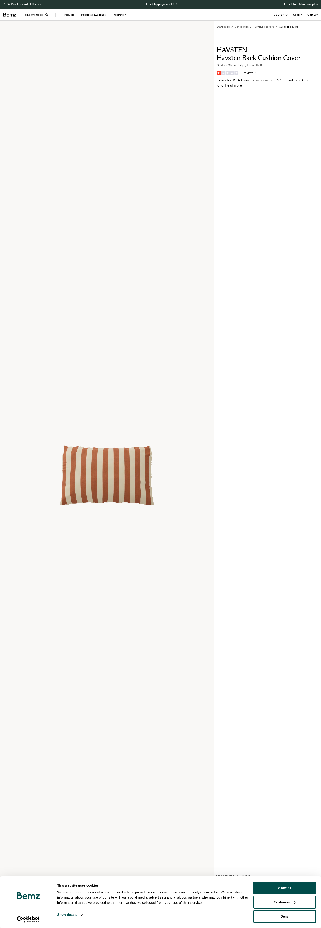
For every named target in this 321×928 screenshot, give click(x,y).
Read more (233, 86)
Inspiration (119, 15)
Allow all (284, 888)
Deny (284, 916)
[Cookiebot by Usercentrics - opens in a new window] (28, 919)
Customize (282, 902)
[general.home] (9, 15)
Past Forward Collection (26, 4)
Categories (242, 27)
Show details (67, 914)
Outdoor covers (288, 27)
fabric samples (308, 4)
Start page (223, 27)
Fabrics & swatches (93, 15)
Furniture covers (264, 27)
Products (68, 15)
